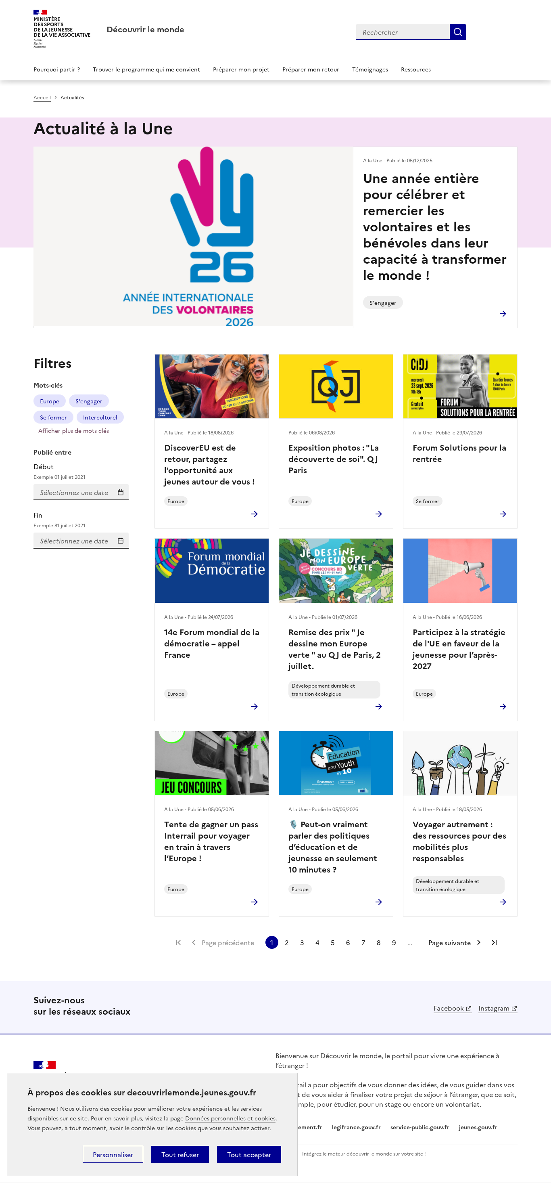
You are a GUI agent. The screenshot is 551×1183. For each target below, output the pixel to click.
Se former (53, 417)
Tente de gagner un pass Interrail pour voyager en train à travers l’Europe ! (211, 840)
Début (59, 471)
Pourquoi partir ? (56, 69)
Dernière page (494, 942)
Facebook (449, 1007)
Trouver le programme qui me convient (146, 69)
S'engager (88, 401)
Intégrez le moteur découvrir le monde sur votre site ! (364, 1153)
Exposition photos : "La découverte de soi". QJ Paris (333, 458)
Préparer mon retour (310, 69)
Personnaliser (113, 1154)
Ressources (416, 69)
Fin (59, 519)
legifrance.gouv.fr (356, 1127)
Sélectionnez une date (120, 492)
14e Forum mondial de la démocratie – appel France (211, 643)
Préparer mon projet (241, 69)
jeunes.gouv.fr (478, 1127)
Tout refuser (180, 1154)
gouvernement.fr (299, 1127)
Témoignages (370, 69)
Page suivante (449, 942)
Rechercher (458, 32)
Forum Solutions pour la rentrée (459, 452)
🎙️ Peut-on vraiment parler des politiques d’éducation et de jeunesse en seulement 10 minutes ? (332, 846)
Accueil (42, 97)
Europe (49, 401)
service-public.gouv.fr (419, 1127)
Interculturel (100, 417)
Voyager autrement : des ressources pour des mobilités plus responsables (459, 840)
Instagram (493, 1007)
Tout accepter (249, 1154)
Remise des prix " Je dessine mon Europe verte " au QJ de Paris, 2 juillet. (334, 648)
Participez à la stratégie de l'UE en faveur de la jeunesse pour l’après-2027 (459, 648)
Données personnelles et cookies (230, 1118)
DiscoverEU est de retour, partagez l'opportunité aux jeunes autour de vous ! (209, 464)
